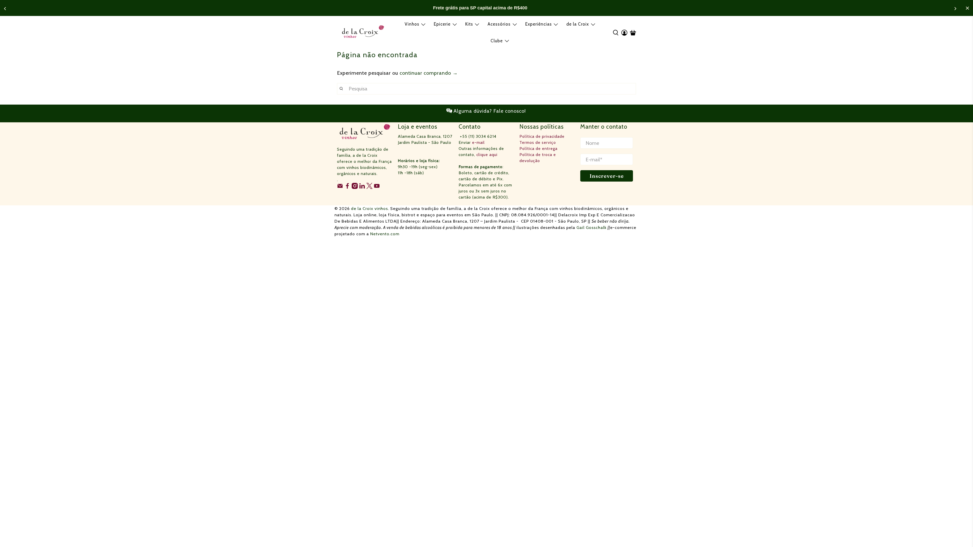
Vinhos (412, 24)
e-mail (478, 142)
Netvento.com (384, 233)
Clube (497, 40)
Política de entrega (538, 148)
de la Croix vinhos (369, 208)
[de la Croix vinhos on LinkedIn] (362, 187)
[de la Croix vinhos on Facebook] (347, 187)
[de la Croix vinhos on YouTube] (377, 187)
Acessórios (499, 24)
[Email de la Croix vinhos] (340, 187)
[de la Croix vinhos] (363, 32)
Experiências (538, 24)
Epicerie (442, 24)
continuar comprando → (429, 73)
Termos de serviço (537, 142)
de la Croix (577, 24)
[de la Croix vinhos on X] (369, 187)
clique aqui (486, 154)
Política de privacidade (542, 136)
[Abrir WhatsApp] (960, 534)
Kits (469, 24)
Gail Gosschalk (591, 227)
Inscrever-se (607, 176)
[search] (486, 88)
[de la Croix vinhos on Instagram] (355, 187)
